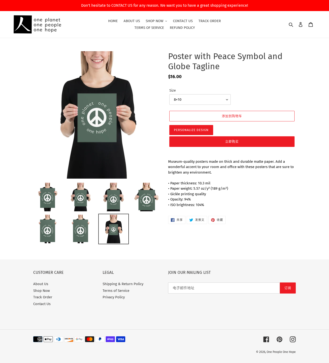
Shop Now (41, 290)
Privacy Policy (114, 297)
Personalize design (191, 130)
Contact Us (42, 304)
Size (172, 90)
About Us (40, 284)
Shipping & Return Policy (123, 284)
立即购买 (232, 141)
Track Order (42, 297)
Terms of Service (116, 290)
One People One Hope (281, 352)
